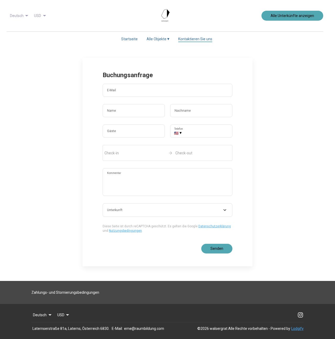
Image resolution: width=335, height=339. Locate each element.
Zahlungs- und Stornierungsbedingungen (65, 292)
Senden (216, 248)
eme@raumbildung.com (144, 328)
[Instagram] (300, 315)
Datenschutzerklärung (214, 226)
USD (37, 16)
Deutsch (17, 16)
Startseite (129, 39)
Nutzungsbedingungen (125, 231)
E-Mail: (117, 328)
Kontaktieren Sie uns (195, 39)
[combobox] (167, 210)
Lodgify (297, 328)
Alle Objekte (158, 38)
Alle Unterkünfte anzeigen (292, 16)
